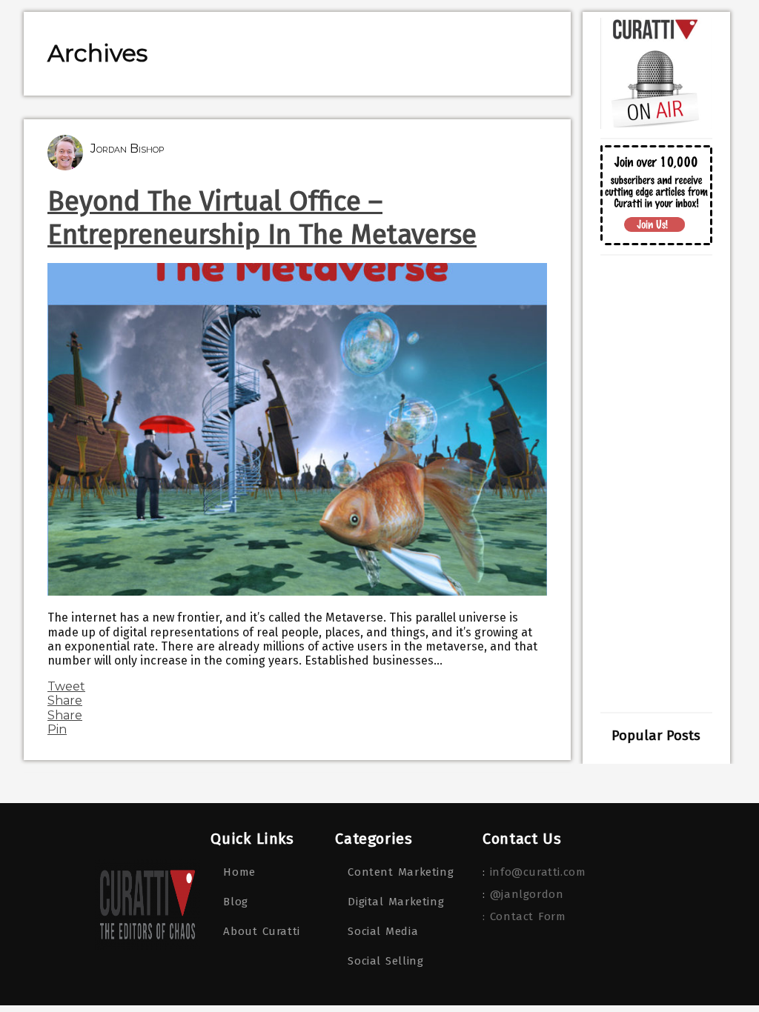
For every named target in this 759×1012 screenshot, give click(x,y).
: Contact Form (524, 916)
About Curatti (261, 931)
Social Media (383, 931)
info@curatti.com (538, 872)
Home (239, 872)
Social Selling (385, 961)
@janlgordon (527, 894)
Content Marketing (401, 872)
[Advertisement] (656, 484)
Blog (235, 901)
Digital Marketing (396, 901)
